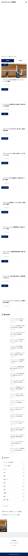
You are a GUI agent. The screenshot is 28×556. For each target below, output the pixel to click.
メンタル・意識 (5, 187)
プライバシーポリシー (14, 543)
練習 (5, 64)
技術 (5, 113)
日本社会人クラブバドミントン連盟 (11, 514)
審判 (5, 285)
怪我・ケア (5, 236)
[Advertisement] (14, 19)
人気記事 (20, 60)
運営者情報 (14, 540)
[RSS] (14, 549)
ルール (5, 89)
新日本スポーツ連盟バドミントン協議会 (12, 511)
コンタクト (14, 545)
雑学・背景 (5, 138)
